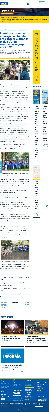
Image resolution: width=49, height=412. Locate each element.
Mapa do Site (41, 396)
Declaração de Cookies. (39, 406)
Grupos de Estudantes (20, 30)
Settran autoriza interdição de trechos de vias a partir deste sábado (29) (12, 367)
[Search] (40, 2)
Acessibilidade (42, 1)
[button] (28, 4)
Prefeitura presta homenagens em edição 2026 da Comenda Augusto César (36, 339)
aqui (18, 390)
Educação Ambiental (7, 30)
